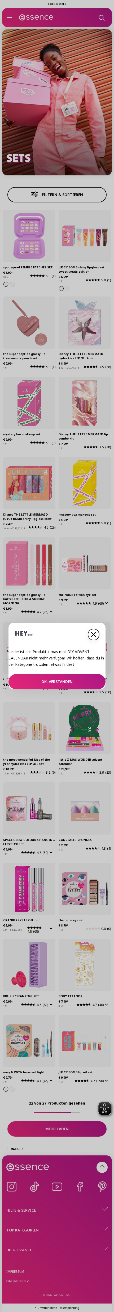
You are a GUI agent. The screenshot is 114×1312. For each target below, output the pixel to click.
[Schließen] (93, 634)
